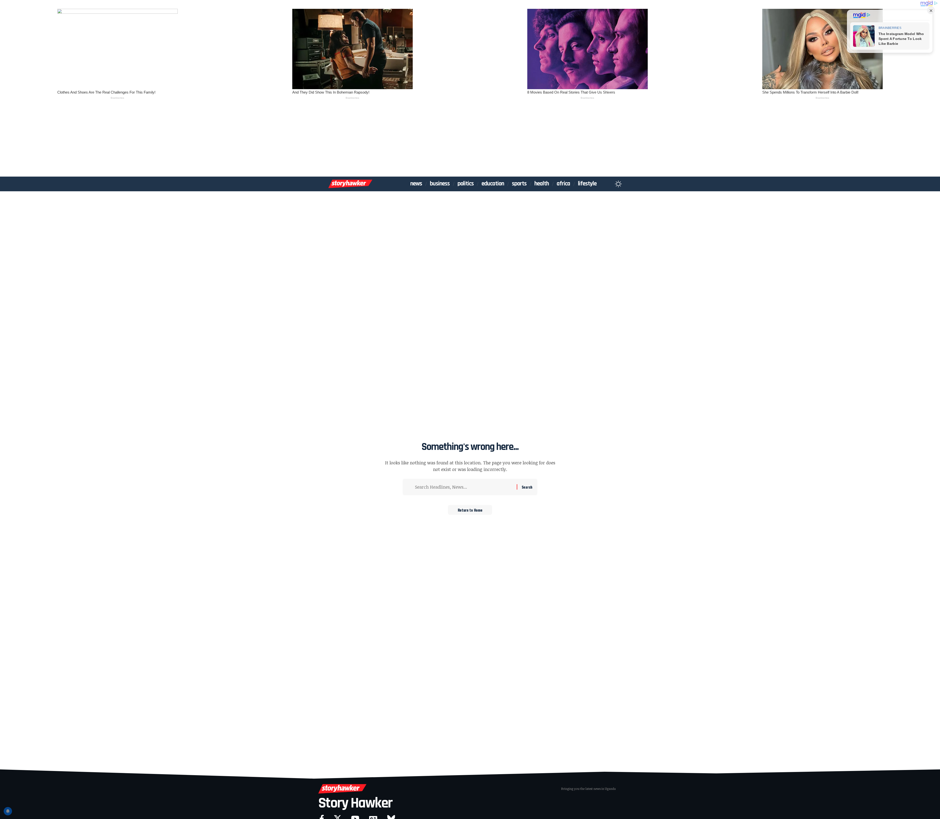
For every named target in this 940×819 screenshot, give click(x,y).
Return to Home (470, 510)
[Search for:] (464, 487)
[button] (608, 184)
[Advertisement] (470, 140)
